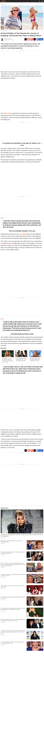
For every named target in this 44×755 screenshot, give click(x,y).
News (5, 4)
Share (41, 39)
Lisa (2, 218)
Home (2, 4)
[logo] (3, 1)
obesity (9, 243)
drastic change (7, 113)
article (39, 443)
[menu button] (42, 1)
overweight (22, 234)
